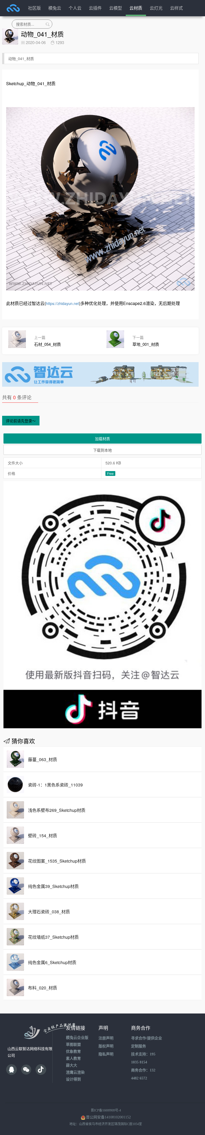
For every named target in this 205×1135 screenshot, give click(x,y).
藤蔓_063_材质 (42, 759)
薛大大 (71, 1065)
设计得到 (73, 1079)
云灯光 (156, 8)
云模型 (115, 8)
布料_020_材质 (42, 988)
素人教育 (73, 1058)
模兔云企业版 (77, 1038)
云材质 (135, 8)
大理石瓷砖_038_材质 (49, 912)
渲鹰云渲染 (75, 1072)
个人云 (75, 8)
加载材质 (102, 438)
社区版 (34, 8)
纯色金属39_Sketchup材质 (53, 886)
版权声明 (105, 1046)
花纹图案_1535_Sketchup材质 (57, 861)
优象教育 (73, 1052)
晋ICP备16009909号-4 (106, 1110)
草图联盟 (73, 1045)
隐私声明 (105, 1054)
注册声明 (105, 1038)
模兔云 (54, 8)
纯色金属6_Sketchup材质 (52, 962)
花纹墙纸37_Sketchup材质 (53, 937)
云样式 (176, 8)
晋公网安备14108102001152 (108, 1117)
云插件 (95, 8)
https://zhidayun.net (62, 303)
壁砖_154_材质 (42, 835)
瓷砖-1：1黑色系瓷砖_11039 (55, 785)
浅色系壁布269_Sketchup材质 (56, 810)
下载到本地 (102, 450)
